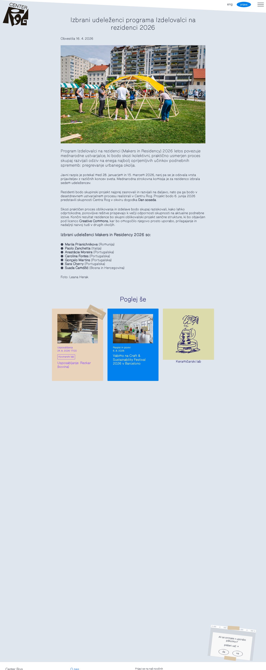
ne (237, 653)
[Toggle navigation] (260, 4)
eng (230, 4)
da (223, 652)
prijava (243, 4)
